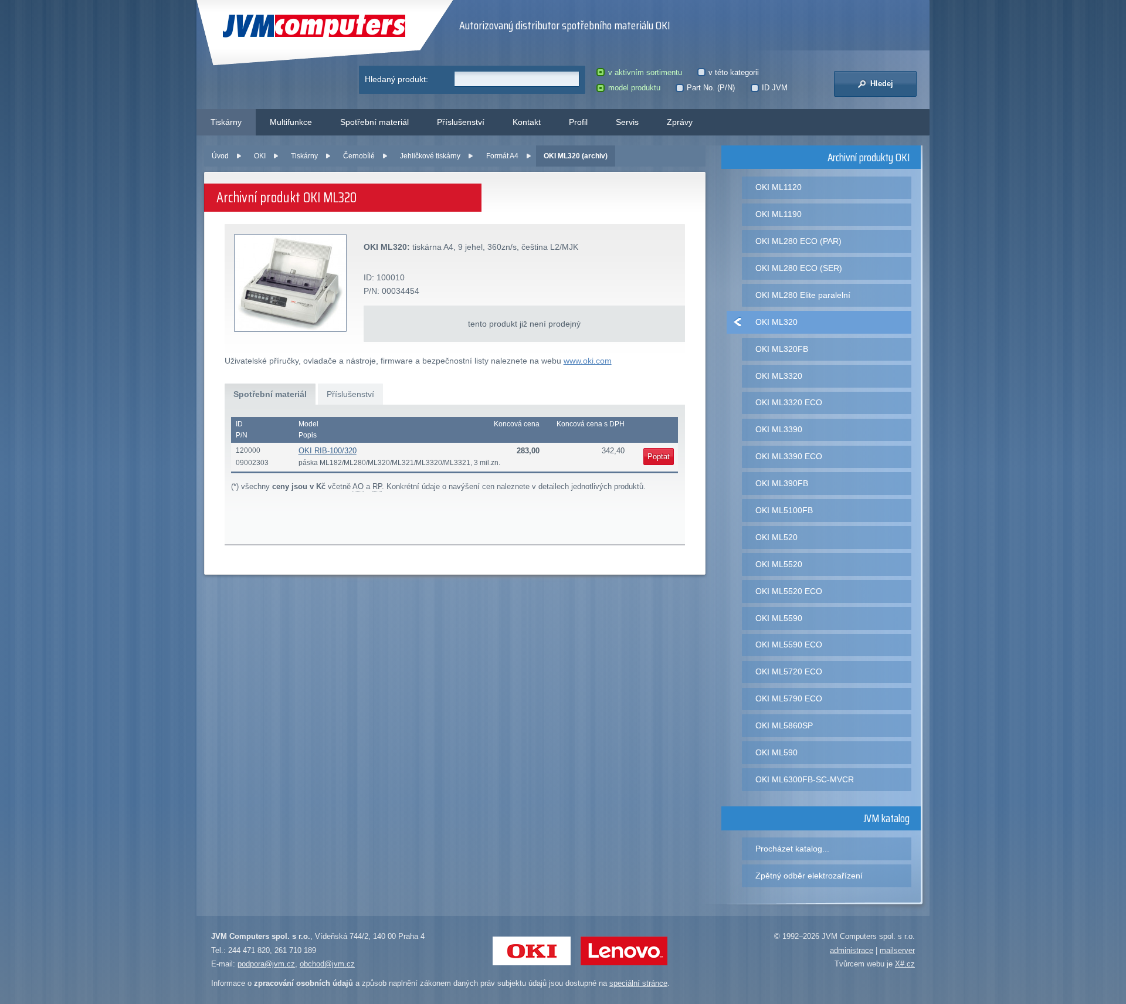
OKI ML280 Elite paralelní (802, 295)
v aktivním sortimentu (644, 72)
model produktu (634, 87)
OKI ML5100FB (784, 510)
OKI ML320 (776, 322)
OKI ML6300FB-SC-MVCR (804, 779)
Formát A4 (502, 156)
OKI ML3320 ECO (788, 402)
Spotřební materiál (374, 122)
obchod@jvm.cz (327, 963)
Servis (627, 122)
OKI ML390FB (781, 483)
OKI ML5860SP (784, 725)
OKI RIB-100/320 (328, 450)
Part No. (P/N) (711, 87)
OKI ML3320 (778, 376)
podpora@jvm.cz (266, 963)
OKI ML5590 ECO (788, 644)
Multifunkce (291, 122)
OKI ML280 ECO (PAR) (798, 241)
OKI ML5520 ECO (788, 591)
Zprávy (680, 122)
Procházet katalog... (792, 848)
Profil (578, 122)
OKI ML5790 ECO (788, 698)
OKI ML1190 (778, 214)
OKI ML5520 (778, 564)
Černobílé (359, 156)
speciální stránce (638, 983)
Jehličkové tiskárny (430, 156)
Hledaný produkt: (396, 79)
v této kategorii (733, 72)
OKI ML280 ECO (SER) (798, 268)
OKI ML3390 (778, 429)
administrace (851, 950)
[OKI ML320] (291, 283)
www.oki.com (588, 360)
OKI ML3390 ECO (788, 456)
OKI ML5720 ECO (788, 671)
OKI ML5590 (778, 618)
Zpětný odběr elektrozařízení (809, 875)
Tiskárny (226, 122)
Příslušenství (460, 122)
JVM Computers (290, 26)
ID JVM (775, 87)
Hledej (880, 83)
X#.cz (905, 963)
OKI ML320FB (781, 349)
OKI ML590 (776, 752)
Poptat (658, 456)
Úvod (220, 156)
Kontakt (527, 122)
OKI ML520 (776, 537)
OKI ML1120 (778, 187)
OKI (260, 156)
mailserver (897, 950)
